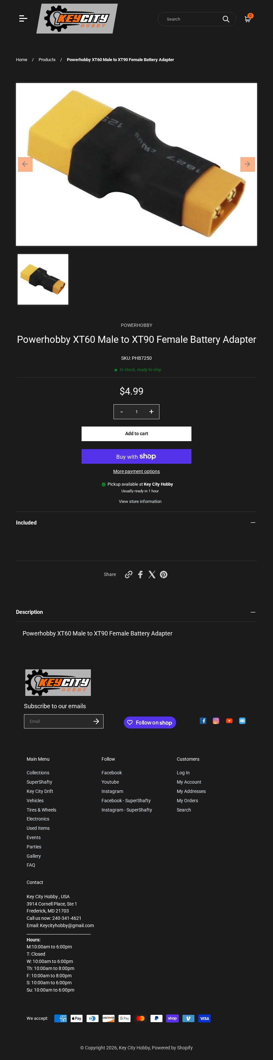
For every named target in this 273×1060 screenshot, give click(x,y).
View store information (140, 501)
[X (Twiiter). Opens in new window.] (152, 574)
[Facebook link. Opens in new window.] (203, 720)
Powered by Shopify (172, 1048)
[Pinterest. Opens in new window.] (163, 574)
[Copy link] (129, 574)
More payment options (136, 471)
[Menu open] (24, 19)
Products (47, 59)
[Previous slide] (25, 164)
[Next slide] (247, 164)
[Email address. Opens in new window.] (242, 720)
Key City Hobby (134, 1048)
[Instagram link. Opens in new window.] (216, 720)
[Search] (226, 19)
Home (21, 59)
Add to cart (136, 433)
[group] (43, 279)
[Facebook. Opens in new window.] (140, 574)
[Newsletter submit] (96, 721)
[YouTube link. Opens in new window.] (229, 720)
